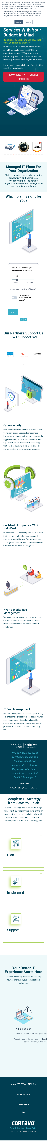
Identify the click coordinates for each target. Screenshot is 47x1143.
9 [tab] (28, 156)
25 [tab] (35, 158)
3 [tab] (11, 156)
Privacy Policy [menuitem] (31, 1128)
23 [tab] (29, 158)
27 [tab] (41, 158)
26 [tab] (38, 158)
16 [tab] (9, 158)
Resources (22, 1094)
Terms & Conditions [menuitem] (17, 1128)
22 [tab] (27, 158)
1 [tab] (5, 156)
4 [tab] (14, 156)
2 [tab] (8, 156)
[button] (23, 1113)
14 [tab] (42, 156)
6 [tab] (19, 156)
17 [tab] (12, 158)
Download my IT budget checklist (23, 76)
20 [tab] (21, 158)
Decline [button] (28, 22)
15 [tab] (7, 158)
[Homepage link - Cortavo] (23, 1124)
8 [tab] (25, 156)
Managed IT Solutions (22, 1084)
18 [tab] (15, 158)
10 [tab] (31, 156)
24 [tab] (32, 158)
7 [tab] (22, 156)
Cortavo (22, 1104)
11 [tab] (34, 156)
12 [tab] (36, 156)
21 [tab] (24, 158)
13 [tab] (39, 156)
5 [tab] (17, 156)
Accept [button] (18, 22)
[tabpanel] (9, 147)
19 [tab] (18, 158)
